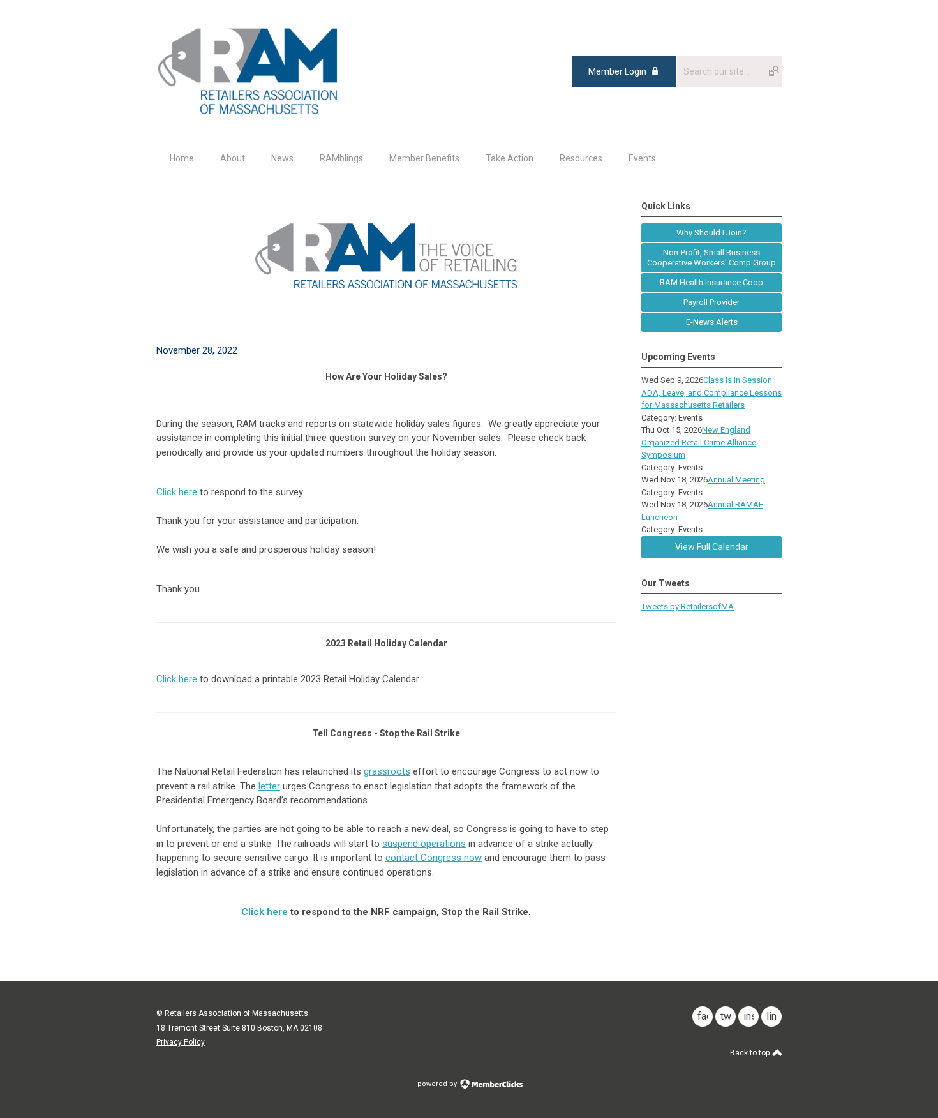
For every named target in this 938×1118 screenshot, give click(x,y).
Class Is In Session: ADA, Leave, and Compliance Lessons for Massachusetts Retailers (711, 392)
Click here (176, 492)
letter (269, 786)
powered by (438, 1084)
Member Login (617, 71)
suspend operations (424, 843)
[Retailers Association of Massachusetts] (249, 113)
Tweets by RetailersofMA (687, 606)
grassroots (387, 771)
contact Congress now (433, 857)
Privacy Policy (180, 1042)
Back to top (750, 1052)
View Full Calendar (711, 547)
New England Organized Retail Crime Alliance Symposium (698, 442)
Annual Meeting (736, 479)
